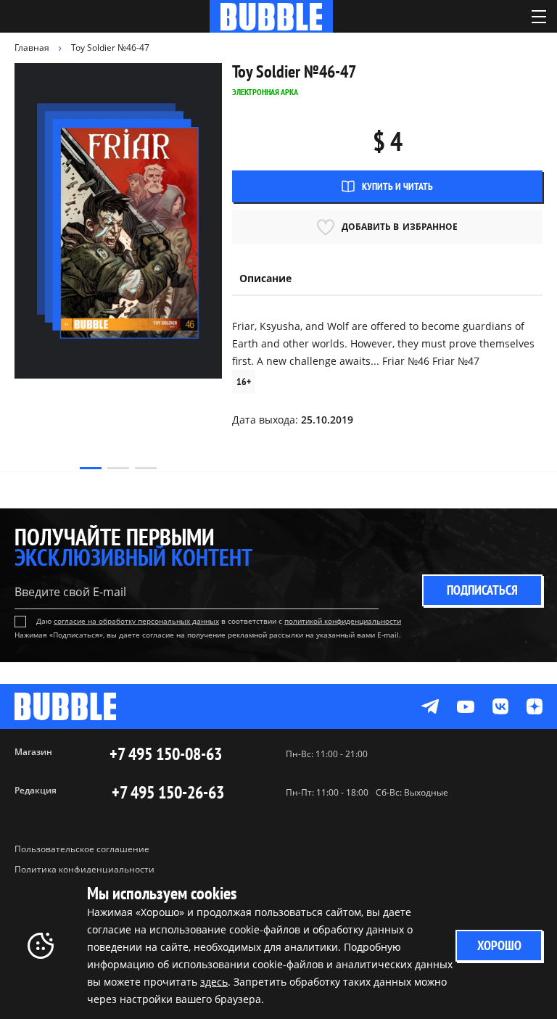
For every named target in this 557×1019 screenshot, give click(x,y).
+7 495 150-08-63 (166, 754)
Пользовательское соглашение (82, 849)
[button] (91, 468)
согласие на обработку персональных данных (136, 621)
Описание (265, 278)
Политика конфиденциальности (84, 869)
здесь (214, 982)
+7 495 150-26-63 (168, 792)
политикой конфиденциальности (342, 621)
